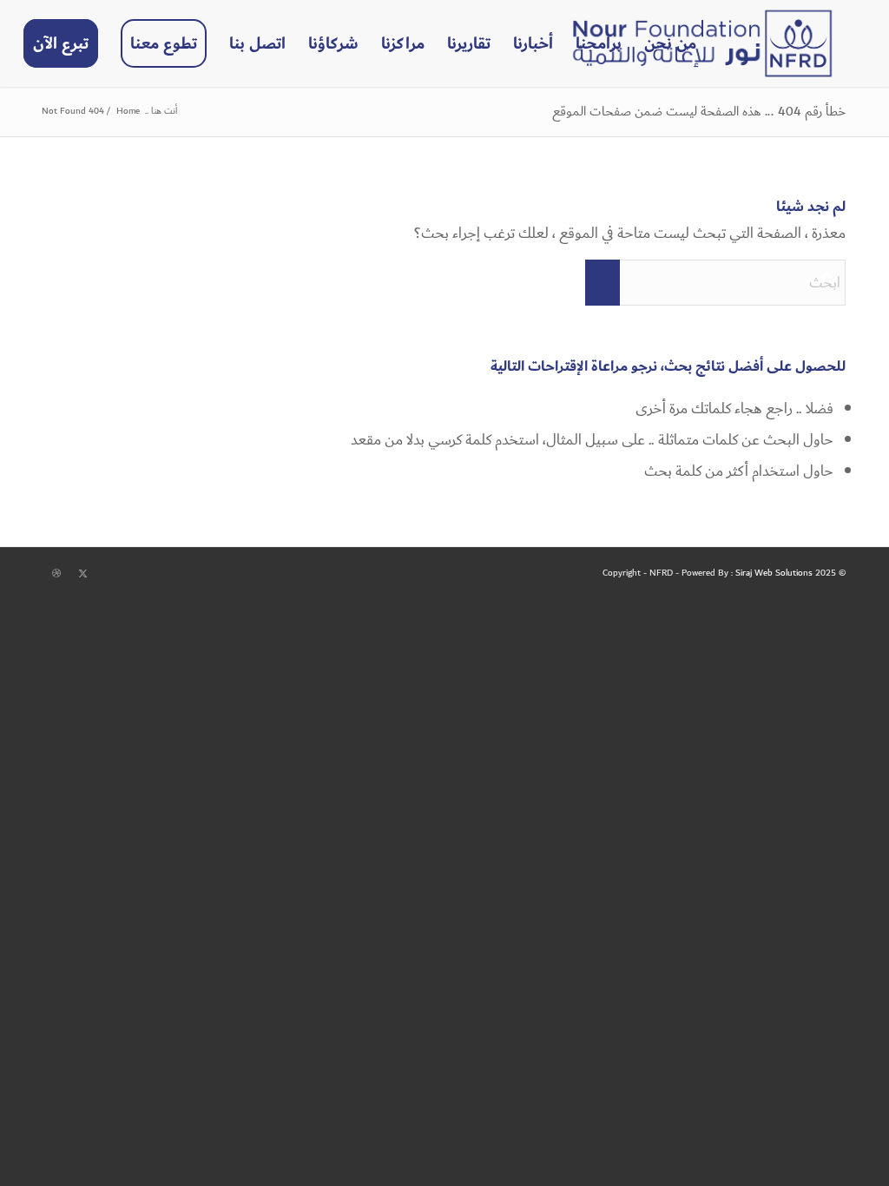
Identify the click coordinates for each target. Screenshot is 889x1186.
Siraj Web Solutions (774, 573)
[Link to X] (82, 574)
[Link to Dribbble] (56, 574)
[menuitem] (670, 43)
